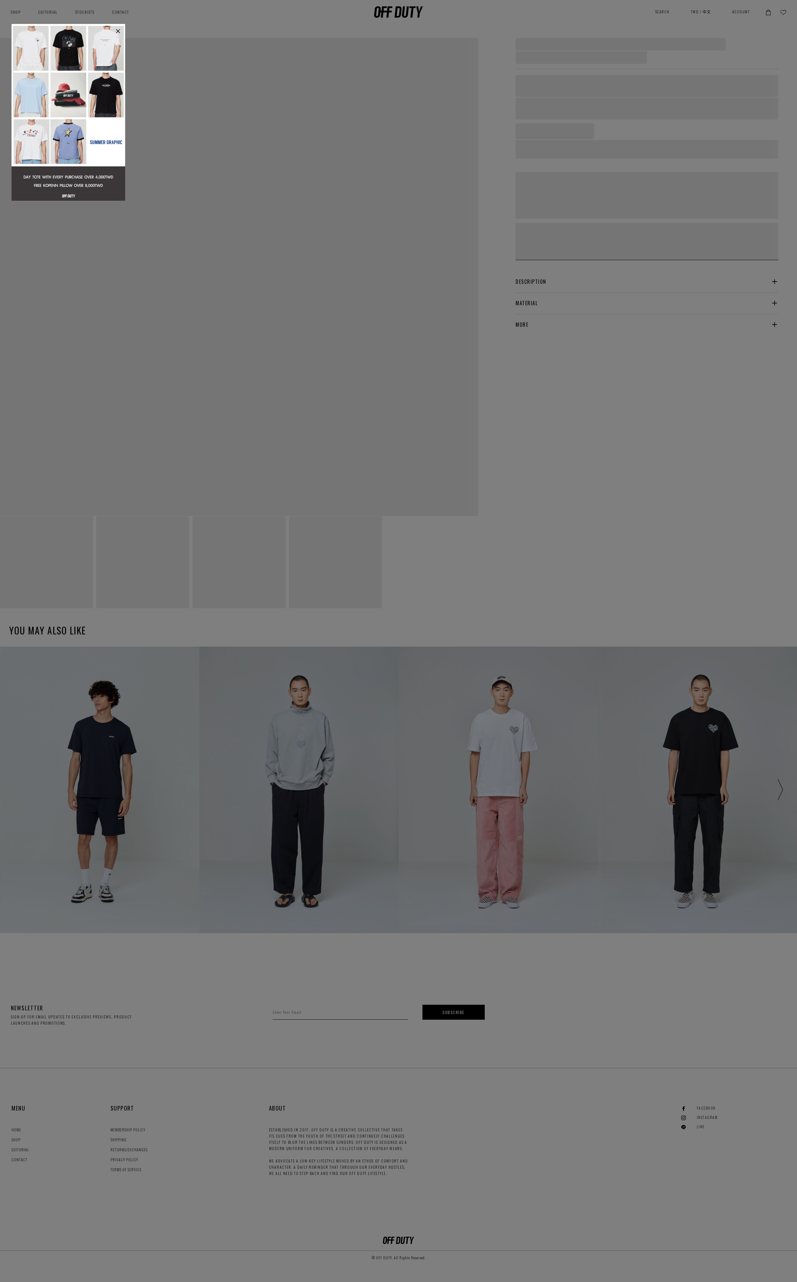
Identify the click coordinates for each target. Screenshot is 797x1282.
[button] (118, 31)
